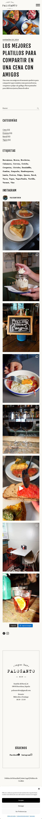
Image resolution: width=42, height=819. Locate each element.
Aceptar (21, 800)
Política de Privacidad (12, 778)
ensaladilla (26, 167)
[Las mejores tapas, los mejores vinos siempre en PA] (21, 429)
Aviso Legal (25, 778)
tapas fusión (21, 178)
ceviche (25, 163)
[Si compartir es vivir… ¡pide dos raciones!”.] (21, 598)
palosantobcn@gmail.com (21, 690)
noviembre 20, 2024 (11, 39)
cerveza (16, 163)
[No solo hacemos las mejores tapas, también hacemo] (21, 276)
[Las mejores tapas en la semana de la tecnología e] (21, 378)
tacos (5, 178)
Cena (5, 130)
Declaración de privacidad (23, 816)
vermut (6, 182)
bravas (16, 160)
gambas (6, 171)
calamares (7, 163)
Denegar (21, 806)
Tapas (5, 140)
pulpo (19, 175)
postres (12, 175)
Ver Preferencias (21, 811)
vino (12, 182)
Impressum (32, 816)
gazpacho (15, 171)
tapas (11, 178)
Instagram (26, 755)
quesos (27, 175)
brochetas (25, 160)
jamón (5, 175)
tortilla (31, 178)
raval (33, 175)
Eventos (6, 133)
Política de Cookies (11, 816)
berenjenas (7, 160)
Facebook (14, 755)
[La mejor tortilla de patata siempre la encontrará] (21, 225)
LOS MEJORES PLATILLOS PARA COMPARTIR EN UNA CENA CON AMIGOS (19, 60)
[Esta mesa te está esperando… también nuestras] (21, 547)
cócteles (16, 167)
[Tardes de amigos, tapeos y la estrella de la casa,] (21, 327)
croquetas (7, 167)
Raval (5, 136)
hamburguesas (27, 171)
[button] (39, 789)
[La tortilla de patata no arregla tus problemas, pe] (21, 488)
